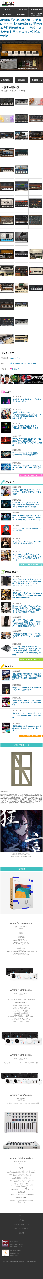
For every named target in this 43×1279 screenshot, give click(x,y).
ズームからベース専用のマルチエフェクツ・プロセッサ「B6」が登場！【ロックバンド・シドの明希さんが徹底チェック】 (26, 557)
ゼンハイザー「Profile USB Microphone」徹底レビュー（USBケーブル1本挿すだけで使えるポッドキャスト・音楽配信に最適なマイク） (27, 623)
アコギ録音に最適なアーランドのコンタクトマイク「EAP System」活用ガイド (26, 636)
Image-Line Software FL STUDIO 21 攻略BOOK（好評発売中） (26, 689)
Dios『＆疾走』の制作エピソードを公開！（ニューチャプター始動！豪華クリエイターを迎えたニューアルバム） (26, 518)
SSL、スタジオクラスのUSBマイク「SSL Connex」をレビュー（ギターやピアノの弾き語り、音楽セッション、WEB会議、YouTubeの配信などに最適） (27, 651)
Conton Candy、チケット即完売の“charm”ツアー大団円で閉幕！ (25, 454)
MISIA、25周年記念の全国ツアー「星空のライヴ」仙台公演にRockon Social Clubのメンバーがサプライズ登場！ (27, 442)
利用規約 (21, 1220)
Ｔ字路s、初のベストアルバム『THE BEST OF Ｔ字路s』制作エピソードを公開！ (26, 492)
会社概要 (21, 1233)
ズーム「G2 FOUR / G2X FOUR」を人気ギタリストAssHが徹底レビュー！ (27, 542)
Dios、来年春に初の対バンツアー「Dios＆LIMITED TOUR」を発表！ (26, 427)
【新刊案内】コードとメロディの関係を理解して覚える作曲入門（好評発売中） (26, 703)
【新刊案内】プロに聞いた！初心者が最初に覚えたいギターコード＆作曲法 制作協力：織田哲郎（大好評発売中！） (26, 677)
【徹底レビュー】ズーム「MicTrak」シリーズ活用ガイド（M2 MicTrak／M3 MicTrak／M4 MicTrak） (27, 595)
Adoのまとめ (15, 358)
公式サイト (16, 369)
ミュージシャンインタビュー (24, 363)
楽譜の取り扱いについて (21, 1224)
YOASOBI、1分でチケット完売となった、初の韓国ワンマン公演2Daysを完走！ (26, 468)
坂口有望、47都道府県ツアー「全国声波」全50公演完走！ (26, 400)
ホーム (21, 1216)
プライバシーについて (21, 1229)
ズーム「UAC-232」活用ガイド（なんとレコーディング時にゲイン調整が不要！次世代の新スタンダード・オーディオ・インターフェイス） (26, 582)
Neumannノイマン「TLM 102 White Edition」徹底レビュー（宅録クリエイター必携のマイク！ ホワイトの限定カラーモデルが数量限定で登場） (27, 609)
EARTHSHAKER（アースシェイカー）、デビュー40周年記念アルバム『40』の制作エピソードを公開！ (25, 505)
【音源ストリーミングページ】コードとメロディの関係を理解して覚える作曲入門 (26, 715)
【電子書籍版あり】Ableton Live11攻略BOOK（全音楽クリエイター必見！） (26, 728)
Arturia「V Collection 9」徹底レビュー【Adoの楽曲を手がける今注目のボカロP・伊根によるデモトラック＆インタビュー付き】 (21, 27)
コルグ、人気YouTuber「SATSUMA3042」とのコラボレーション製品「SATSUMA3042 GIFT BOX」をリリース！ (26, 415)
